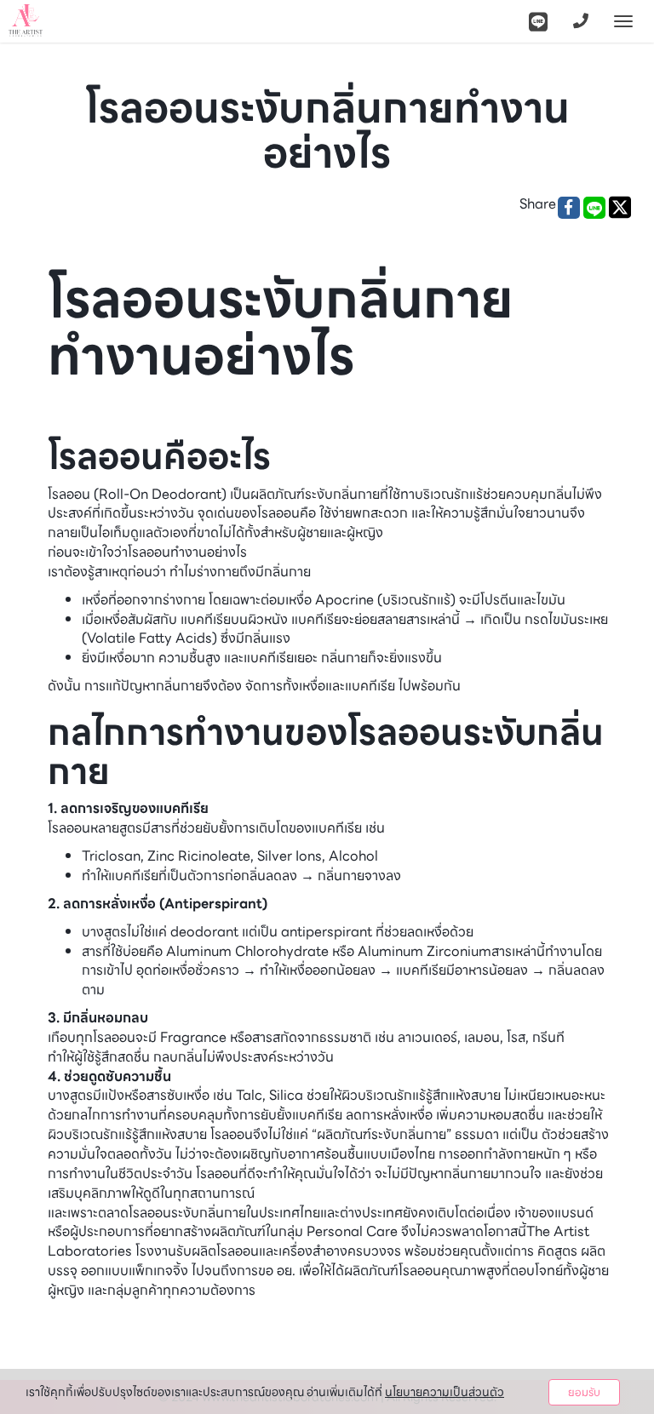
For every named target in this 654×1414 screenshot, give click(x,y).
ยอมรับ (584, 1392)
